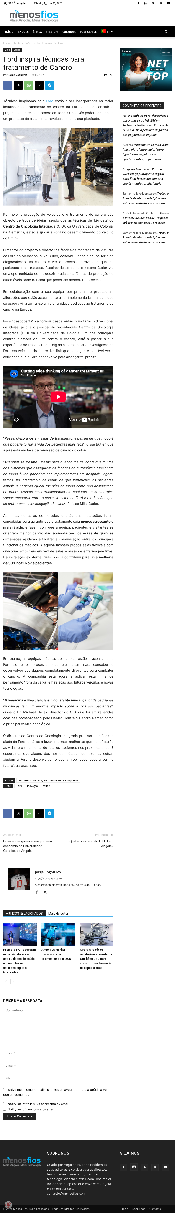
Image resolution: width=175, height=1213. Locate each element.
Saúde (29, 43)
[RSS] (153, 3)
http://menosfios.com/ (48, 878)
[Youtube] (168, 3)
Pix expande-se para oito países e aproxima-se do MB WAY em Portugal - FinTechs (145, 120)
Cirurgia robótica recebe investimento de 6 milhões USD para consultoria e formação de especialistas (96, 959)
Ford (49, 101)
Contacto (155, 1209)
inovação (32, 786)
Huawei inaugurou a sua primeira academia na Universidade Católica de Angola (27, 846)
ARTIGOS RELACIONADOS (24, 913)
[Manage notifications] (8, 1204)
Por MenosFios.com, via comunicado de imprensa (48, 780)
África (37, 31)
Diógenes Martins (135, 169)
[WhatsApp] (28, 85)
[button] (166, 32)
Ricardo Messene (134, 145)
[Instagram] (145, 3)
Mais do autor (58, 913)
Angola (23, 31)
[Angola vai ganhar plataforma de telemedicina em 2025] (58, 934)
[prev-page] (6, 981)
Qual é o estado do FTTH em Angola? (91, 843)
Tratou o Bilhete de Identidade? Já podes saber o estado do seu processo (146, 198)
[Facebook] (138, 3)
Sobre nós (138, 1209)
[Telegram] (49, 85)
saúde (46, 786)
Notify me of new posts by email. (31, 1109)
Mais (17, 43)
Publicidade (88, 31)
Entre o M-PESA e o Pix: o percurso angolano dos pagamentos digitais (145, 130)
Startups (52, 31)
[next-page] (13, 981)
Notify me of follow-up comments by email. (38, 1104)
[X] (160, 3)
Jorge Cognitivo (17, 74)
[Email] (39, 85)
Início (9, 31)
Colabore (69, 31)
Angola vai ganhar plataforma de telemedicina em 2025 (56, 954)
